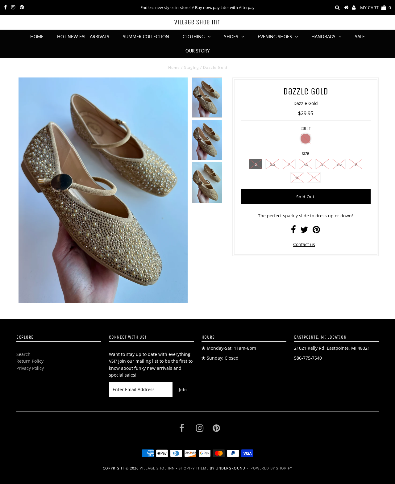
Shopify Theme (194, 468)
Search (23, 354)
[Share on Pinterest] (316, 231)
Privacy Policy (30, 368)
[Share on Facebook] (293, 231)
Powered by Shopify (271, 468)
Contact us (304, 244)
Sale (360, 36)
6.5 (272, 164)
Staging (191, 67)
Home (37, 36)
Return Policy (30, 361)
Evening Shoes (275, 36)
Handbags (323, 36)
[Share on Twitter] (304, 231)
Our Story (197, 50)
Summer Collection (146, 36)
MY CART (375, 7)
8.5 (339, 164)
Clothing (194, 36)
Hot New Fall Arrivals (83, 36)
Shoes (231, 36)
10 (297, 178)
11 (314, 178)
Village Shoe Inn (197, 22)
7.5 (305, 164)
